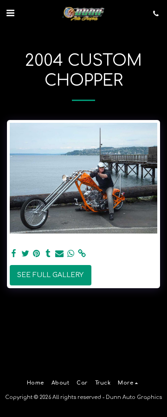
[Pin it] (36, 253)
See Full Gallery (50, 275)
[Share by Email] (59, 253)
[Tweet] (25, 253)
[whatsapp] (71, 253)
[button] (10, 13)
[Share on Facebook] (14, 253)
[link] (82, 253)
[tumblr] (48, 253)
